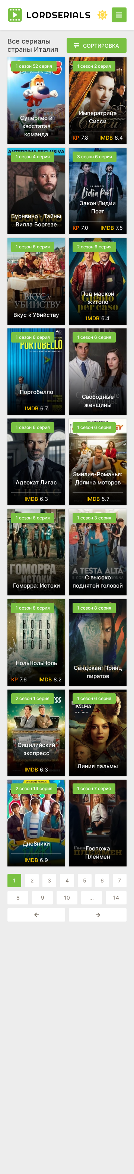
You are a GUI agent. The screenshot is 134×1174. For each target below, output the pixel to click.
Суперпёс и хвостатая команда (36, 126)
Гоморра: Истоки (36, 585)
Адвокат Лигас (36, 482)
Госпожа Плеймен (97, 852)
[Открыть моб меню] (119, 14)
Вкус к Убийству (36, 314)
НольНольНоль (36, 662)
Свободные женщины (98, 400)
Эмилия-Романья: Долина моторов (97, 478)
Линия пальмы (97, 766)
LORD (58, 14)
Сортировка (101, 45)
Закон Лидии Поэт (98, 207)
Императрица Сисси (98, 117)
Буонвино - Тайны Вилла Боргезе (36, 220)
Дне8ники (36, 843)
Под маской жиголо (97, 297)
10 (67, 897)
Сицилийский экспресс (36, 749)
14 (116, 897)
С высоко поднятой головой (98, 581)
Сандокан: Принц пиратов (98, 672)
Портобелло (36, 391)
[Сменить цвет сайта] (102, 14)
